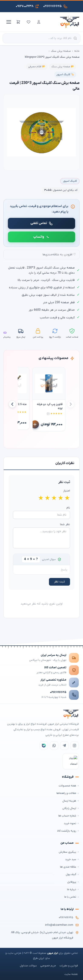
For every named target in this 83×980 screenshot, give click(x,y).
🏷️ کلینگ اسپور (65, 74)
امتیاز (66, 491)
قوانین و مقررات (68, 965)
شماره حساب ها (67, 816)
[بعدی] (12, 404)
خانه (77, 51)
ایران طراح (38, 958)
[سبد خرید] (18, 22)
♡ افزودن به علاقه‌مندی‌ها (59, 255)
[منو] (8, 22)
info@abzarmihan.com (59, 925)
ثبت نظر (59, 582)
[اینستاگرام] (74, 745)
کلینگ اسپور (70, 181)
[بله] (44, 745)
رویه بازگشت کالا (66, 831)
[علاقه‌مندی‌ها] (28, 22)
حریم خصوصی (48, 965)
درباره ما (71, 889)
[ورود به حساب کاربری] (38, 22)
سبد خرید (70, 859)
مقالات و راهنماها (66, 793)
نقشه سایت (71, 974)
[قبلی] (70, 404)
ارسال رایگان (69, 808)
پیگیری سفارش (67, 852)
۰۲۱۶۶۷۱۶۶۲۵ (58, 692)
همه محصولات (67, 785)
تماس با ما (70, 897)
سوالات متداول (28, 965)
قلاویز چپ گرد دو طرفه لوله (50, 406)
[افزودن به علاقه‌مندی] (37, 372)
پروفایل (71, 882)
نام (68, 508)
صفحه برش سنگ (61, 51)
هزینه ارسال (69, 801)
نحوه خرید (70, 823)
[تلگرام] (64, 745)
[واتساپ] (54, 745)
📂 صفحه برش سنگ (62, 66)
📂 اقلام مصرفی (36, 66)
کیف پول (71, 874)
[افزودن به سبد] (35, 424)
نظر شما (65, 524)
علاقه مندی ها (68, 867)
